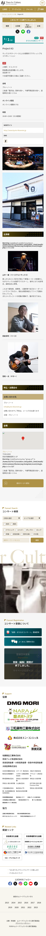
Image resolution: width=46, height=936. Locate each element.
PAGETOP (42, 932)
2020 (17, 907)
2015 (20, 902)
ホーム (4, 14)
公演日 (4, 9)
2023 (36, 907)
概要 (7, 26)
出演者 (17, 26)
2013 (7, 902)
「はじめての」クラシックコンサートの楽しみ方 (24, 870)
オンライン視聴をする (10, 104)
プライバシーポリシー (23, 923)
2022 (29, 907)
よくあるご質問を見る (27, 641)
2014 (13, 902)
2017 (33, 902)
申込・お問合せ (28, 26)
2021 (23, 907)
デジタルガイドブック (15, 873)
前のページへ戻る (23, 483)
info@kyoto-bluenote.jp (12, 407)
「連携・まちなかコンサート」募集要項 (24, 632)
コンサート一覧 (12, 14)
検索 (42, 9)
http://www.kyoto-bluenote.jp (15, 130)
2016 (26, 902)
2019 (10, 907)
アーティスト (16, 9)
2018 (39, 902)
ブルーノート (7, 87)
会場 (38, 26)
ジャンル (29, 9)
